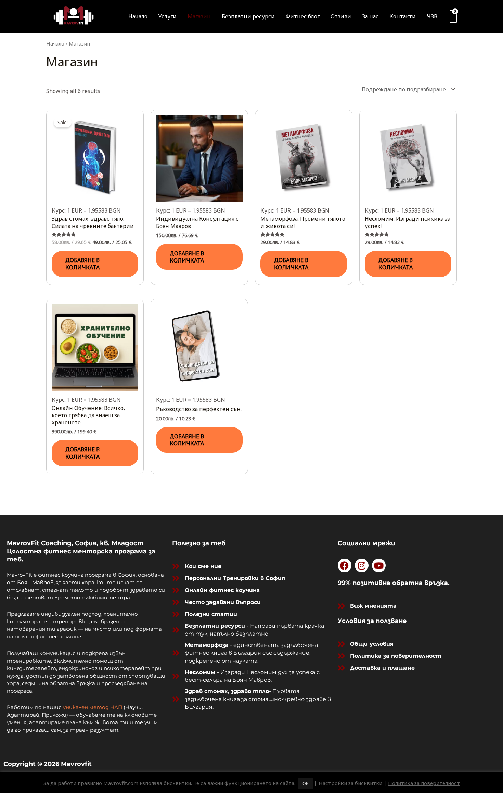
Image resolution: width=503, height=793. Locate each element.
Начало (137, 16)
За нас (370, 16)
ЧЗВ (432, 16)
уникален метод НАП (92, 707)
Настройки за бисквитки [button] (350, 783)
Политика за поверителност (424, 783)
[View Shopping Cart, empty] (453, 16)
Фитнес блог (303, 16)
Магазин (199, 16)
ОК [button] (305, 783)
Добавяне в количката (82, 263)
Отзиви (341, 16)
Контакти (402, 16)
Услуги (167, 16)
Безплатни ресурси (248, 16)
